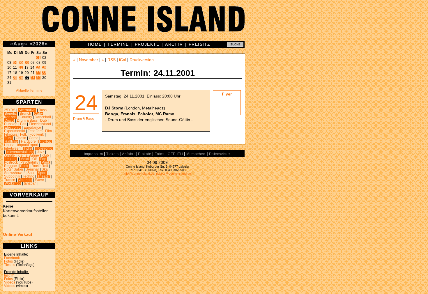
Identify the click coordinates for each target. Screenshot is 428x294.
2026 (38, 44)
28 (33, 77)
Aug (18, 44)
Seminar (32, 169)
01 (38, 57)
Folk (23, 134)
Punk (46, 162)
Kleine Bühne (28, 155)
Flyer (227, 94)
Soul (31, 173)
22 (38, 73)
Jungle (9, 155)
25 (15, 77)
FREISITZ (200, 44)
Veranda (25, 180)
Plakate (144, 154)
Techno (28, 176)
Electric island (40, 124)
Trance (9, 180)
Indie (28, 148)
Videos (9, 282)
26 (21, 77)
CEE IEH (175, 154)
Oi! (34, 159)
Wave (39, 180)
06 (27, 62)
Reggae (10, 166)
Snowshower (14, 173)
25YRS (9, 110)
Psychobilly (29, 162)
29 (38, 77)
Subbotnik (12, 176)
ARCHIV (174, 44)
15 (38, 67)
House (9, 145)
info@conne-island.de (139, 173)
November (88, 59)
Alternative (27, 110)
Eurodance (32, 127)
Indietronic (44, 148)
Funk (9, 138)
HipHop (45, 141)
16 (44, 67)
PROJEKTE (147, 44)
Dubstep (10, 124)
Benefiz (11, 113)
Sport (42, 173)
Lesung (11, 159)
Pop (43, 159)
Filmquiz (10, 134)
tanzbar (30, 183)
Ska (45, 169)
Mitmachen (195, 154)
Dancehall (43, 117)
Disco (9, 120)
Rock (24, 166)
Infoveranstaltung (20, 152)
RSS (111, 59)
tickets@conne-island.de (173, 173)
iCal (122, 59)
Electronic (12, 127)
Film (48, 131)
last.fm (9, 275)
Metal (24, 159)
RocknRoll (39, 166)
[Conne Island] (214, 23)
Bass (43, 110)
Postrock (11, 162)
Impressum (93, 154)
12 (21, 67)
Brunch (25, 113)
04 (15, 62)
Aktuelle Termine (29, 90)
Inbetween (12, 148)
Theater (44, 176)
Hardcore (28, 141)
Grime (33, 138)
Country (26, 117)
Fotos (8, 261)
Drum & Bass (27, 120)
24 (86, 102)
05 (21, 62)
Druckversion (142, 59)
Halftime (11, 141)
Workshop (13, 183)
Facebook (12, 258)
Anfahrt (128, 154)
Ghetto (21, 138)
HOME (95, 44)
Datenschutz (220, 154)
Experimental (14, 131)
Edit (23, 124)
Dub (43, 120)
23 (44, 73)
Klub (45, 155)
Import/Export (27, 145)
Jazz (40, 152)
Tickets (9, 265)
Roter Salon (13, 169)
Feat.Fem (35, 131)
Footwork (36, 134)
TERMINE (118, 44)
